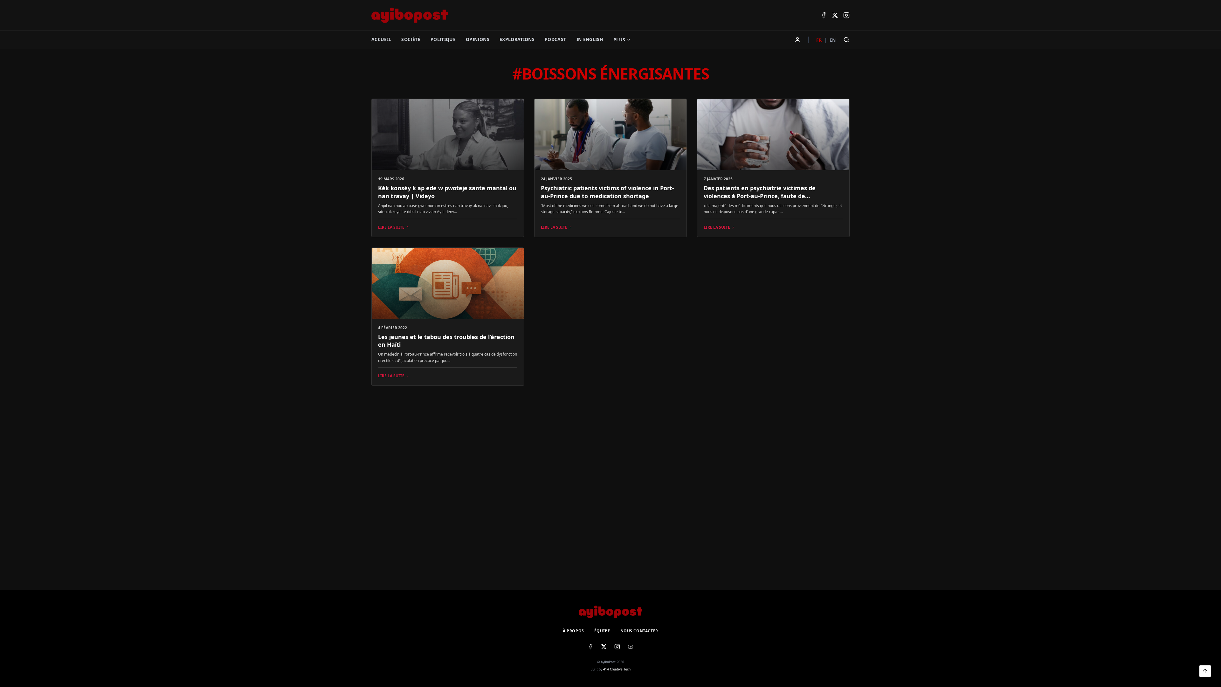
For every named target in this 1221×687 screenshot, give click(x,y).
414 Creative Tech (617, 669)
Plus (619, 40)
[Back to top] (1205, 671)
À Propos (573, 631)
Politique (443, 39)
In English (590, 39)
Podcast (555, 39)
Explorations (517, 39)
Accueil (381, 39)
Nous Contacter (639, 631)
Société (410, 39)
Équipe (602, 631)
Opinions (477, 39)
